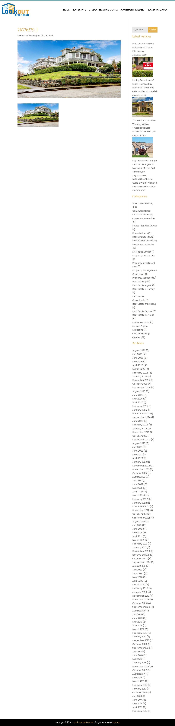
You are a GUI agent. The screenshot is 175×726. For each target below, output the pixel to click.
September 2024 (141, 417)
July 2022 (137, 480)
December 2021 (140, 506)
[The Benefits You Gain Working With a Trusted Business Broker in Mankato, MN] (142, 107)
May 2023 (137, 454)
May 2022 (137, 488)
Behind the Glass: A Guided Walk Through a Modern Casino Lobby (144, 183)
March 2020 (138, 584)
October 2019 (139, 603)
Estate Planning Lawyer (144, 225)
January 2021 (139, 547)
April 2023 (137, 458)
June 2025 (137, 395)
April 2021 (137, 536)
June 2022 (137, 484)
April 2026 (137, 365)
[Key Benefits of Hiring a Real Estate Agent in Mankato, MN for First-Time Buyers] (142, 148)
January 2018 (139, 662)
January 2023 (139, 461)
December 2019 (140, 595)
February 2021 (139, 543)
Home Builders (140, 233)
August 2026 (138, 350)
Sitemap (116, 722)
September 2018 (141, 647)
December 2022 (141, 465)
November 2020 (141, 555)
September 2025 (141, 387)
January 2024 (139, 428)
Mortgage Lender (141, 251)
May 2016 (137, 703)
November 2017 (140, 666)
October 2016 (139, 692)
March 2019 (138, 629)
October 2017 (139, 670)
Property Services (142, 277)
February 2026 (140, 372)
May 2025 (137, 398)
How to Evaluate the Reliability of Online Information (143, 47)
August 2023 (138, 443)
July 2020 (137, 569)
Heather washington (30, 35)
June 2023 (137, 450)
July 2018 (137, 651)
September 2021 (141, 517)
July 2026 (137, 354)
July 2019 (137, 614)
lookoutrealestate (142, 240)
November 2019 (140, 599)
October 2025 (139, 383)
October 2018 (139, 644)
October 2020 (139, 558)
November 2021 (140, 510)
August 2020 (138, 566)
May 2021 (137, 532)
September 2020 (141, 562)
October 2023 (139, 435)
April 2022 (137, 491)
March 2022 (138, 495)
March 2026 (138, 369)
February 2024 (140, 424)
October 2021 (139, 514)
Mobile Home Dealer (143, 244)
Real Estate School (142, 311)
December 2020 (141, 551)
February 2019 (139, 633)
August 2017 (138, 673)
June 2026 (137, 357)
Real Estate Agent (158, 9)
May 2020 (137, 577)
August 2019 (138, 610)
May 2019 (137, 621)
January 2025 (139, 410)
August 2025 (138, 391)
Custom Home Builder (144, 218)
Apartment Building (133, 9)
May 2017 (137, 677)
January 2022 (139, 502)
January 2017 (139, 688)
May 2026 (137, 361)
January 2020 (139, 592)
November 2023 (140, 432)
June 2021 (137, 528)
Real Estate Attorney (143, 289)
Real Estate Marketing (144, 303)
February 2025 (140, 406)
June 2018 (137, 655)
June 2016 (137, 699)
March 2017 (138, 681)
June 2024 (137, 421)
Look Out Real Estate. (83, 722)
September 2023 (141, 439)
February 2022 (140, 499)
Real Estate (79, 9)
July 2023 (137, 447)
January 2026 (139, 376)
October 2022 (139, 473)
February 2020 (140, 588)
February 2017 (139, 685)
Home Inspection (141, 236)
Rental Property (141, 322)
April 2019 (137, 625)
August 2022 (138, 476)
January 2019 (139, 636)
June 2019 (137, 618)
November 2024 (141, 413)
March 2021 (138, 540)
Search (152, 29)
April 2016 (137, 707)
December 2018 (140, 640)
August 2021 (138, 521)
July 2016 (137, 696)
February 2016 (139, 711)
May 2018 (137, 659)
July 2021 (137, 525)
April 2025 (137, 402)
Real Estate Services (143, 315)
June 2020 (137, 573)
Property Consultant (143, 255)
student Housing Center (103, 9)
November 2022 (140, 469)
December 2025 (141, 380)
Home (66, 9)
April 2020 (137, 580)
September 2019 (141, 606)
